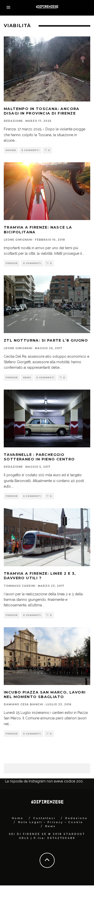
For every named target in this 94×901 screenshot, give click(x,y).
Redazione (13, 121)
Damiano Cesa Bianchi (23, 704)
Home (17, 818)
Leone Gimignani (18, 239)
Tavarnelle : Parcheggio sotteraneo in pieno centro (39, 456)
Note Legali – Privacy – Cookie (50, 822)
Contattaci (44, 818)
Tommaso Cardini (19, 586)
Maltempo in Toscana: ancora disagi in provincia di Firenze (41, 111)
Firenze (12, 263)
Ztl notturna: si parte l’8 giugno (46, 340)
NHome (11, 150)
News (27, 377)
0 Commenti (30, 150)
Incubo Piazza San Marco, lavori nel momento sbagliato (44, 694)
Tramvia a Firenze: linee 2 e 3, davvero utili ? (40, 575)
